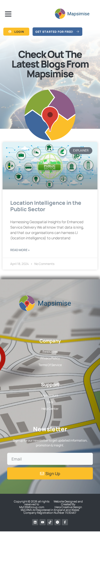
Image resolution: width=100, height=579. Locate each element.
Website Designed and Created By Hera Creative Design (68, 504)
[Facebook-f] (65, 522)
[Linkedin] (35, 522)
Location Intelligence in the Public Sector (45, 206)
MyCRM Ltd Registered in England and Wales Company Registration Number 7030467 (50, 511)
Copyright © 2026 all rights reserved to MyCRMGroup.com (31, 504)
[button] (8, 13)
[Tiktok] (50, 522)
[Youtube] (42, 522)
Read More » (20, 250)
